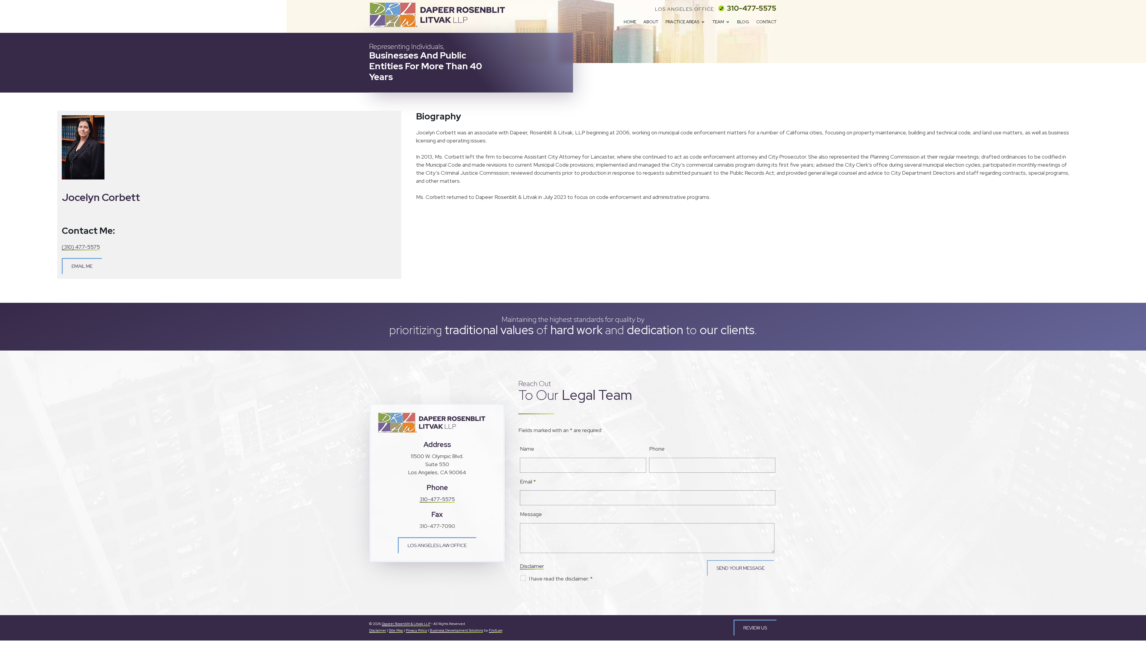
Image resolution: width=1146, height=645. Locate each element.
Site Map (396, 630)
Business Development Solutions (456, 630)
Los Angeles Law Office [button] (437, 545)
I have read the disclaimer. (561, 578)
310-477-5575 (751, 8)
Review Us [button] (755, 628)
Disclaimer (532, 566)
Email (528, 481)
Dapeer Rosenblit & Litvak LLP (406, 623)
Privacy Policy (416, 630)
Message (531, 514)
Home (630, 22)
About (650, 22)
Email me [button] (82, 266)
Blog (743, 22)
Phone (657, 448)
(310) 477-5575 (81, 246)
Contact (766, 22)
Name (527, 448)
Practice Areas (682, 22)
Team (718, 22)
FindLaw (495, 630)
